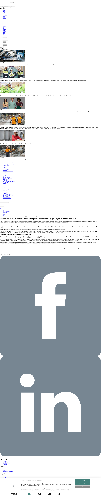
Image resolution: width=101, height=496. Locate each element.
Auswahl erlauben (82, 483)
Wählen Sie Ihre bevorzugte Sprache (6, 8)
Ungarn (4, 33)
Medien (1, 208)
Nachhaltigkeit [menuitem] (5, 40)
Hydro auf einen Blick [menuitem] (6, 189)
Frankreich (4, 18)
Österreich (4, 26)
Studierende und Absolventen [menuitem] (7, 178)
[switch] (39, 494)
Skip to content (3, 0)
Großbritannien (5, 19)
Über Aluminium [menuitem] (5, 163)
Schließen (2, 206)
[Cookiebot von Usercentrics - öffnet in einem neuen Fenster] (14, 494)
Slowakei (4, 31)
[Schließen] (1, 47)
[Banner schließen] (92, 479)
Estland (4, 16)
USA (3, 34)
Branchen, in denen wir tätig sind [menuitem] (8, 162)
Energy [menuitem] (4, 167)
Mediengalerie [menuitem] (5, 190)
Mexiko (4, 23)
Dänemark (4, 14)
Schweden (4, 29)
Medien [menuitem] (4, 43)
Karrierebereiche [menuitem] (5, 180)
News (3, 215)
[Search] (10, 7)
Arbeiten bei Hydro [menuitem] (6, 179)
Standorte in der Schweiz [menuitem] (7, 199)
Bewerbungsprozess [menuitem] (6, 182)
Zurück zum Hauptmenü (4, 202)
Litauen (4, 21)
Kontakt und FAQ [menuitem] (6, 183)
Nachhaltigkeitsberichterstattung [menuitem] (8, 171)
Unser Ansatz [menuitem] (5, 170)
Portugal (4, 28)
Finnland (4, 17)
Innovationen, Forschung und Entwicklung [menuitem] (10, 164)
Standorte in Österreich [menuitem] (6, 197)
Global (4, 10)
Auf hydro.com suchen (4, 1)
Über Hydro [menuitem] (5, 192)
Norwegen (4, 25)
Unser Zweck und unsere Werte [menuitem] (8, 195)
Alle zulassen (82, 480)
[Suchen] (0, 47)
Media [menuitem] (4, 187)
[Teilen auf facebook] (50, 355)
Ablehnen (82, 486)
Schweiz (4, 30)
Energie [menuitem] (4, 38)
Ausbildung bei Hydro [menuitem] (6, 177)
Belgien (4, 12)
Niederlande (5, 24)
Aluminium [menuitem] (4, 37)
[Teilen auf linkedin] (50, 456)
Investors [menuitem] (5, 185)
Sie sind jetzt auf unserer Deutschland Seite (7, 6)
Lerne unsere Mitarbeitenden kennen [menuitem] (9, 181)
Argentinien (4, 11)
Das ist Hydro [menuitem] (5, 193)
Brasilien (4, 13)
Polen (3, 27)
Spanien (4, 32)
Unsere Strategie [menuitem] (5, 196)
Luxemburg (4, 22)
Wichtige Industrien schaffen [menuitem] (7, 194)
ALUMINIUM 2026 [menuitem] (6, 165)
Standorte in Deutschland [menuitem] (7, 198)
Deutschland (5, 15)
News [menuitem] (3, 188)
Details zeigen (65, 493)
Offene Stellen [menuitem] (5, 176)
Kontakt (4, 4)
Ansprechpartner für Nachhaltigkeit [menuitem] (8, 173)
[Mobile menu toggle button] (3, 47)
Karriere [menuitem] (5, 175)
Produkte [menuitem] (4, 161)
